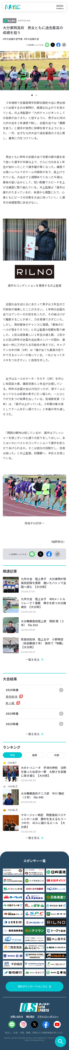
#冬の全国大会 (31, 39)
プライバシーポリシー (48, 1016)
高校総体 (12, 696)
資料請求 (30, 1016)
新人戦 (10, 703)
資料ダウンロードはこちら (32, 986)
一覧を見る (32, 659)
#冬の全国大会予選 (12, 39)
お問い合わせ (16, 1016)
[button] (32, 95)
